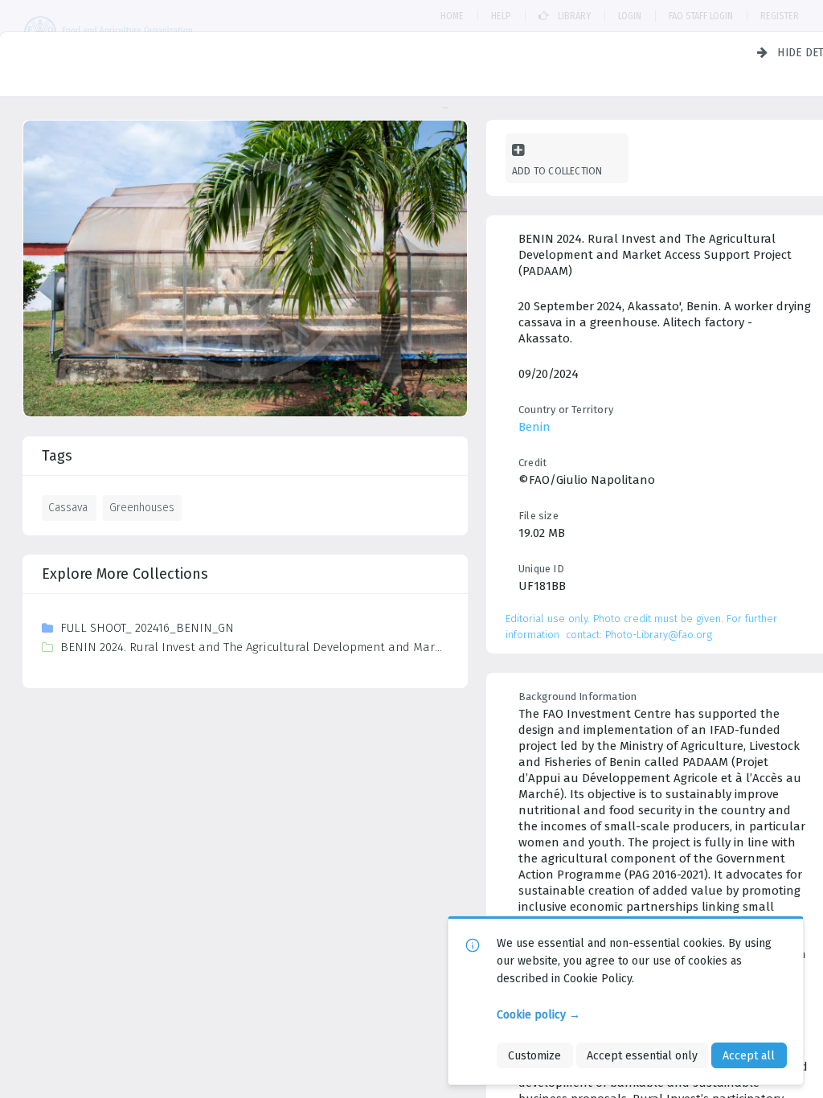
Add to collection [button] (557, 171)
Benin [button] (534, 427)
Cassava (68, 507)
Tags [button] (57, 456)
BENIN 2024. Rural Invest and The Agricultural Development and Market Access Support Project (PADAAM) (253, 647)
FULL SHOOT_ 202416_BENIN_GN (147, 628)
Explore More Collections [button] (125, 574)
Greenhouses (141, 507)
